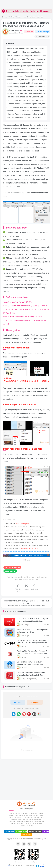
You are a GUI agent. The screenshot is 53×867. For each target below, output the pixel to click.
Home (5, 17)
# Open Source (10, 571)
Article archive (9, 832)
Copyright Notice (21, 832)
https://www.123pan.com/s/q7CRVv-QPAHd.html (22, 316)
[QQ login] (14, 714)
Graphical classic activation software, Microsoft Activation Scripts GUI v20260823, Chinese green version (31, 675)
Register (36, 702)
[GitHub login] (34, 714)
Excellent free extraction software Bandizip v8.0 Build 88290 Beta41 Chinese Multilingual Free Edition (30, 664)
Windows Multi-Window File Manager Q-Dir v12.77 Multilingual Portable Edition (32, 652)
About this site (26, 834)
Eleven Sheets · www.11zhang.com (34, 839)
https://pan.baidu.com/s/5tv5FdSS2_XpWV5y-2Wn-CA (25, 305)
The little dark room (34, 832)
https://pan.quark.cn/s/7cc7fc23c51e (17, 301)
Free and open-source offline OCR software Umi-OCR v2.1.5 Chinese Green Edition (26, 24)
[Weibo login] (24, 714)
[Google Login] (39, 714)
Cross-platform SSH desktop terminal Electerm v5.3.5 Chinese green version (32, 641)
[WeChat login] (19, 714)
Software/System (15, 17)
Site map (46, 832)
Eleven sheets (14, 30)
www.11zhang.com (22, 524)
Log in (19, 702)
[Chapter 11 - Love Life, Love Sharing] (26, 804)
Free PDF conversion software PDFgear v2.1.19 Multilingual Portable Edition (32, 619)
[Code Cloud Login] (29, 714)
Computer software (28, 17)
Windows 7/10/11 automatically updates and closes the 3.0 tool (32, 630)
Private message (43, 32)
